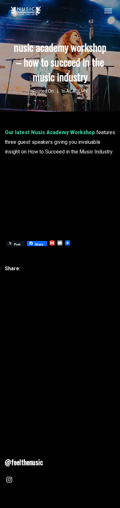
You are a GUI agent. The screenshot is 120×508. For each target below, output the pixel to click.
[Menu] (108, 10)
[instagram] (9, 480)
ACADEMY (77, 91)
